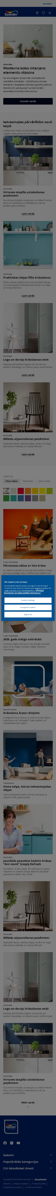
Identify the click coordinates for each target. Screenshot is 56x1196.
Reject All (28, 614)
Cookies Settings (28, 600)
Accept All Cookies (27, 607)
